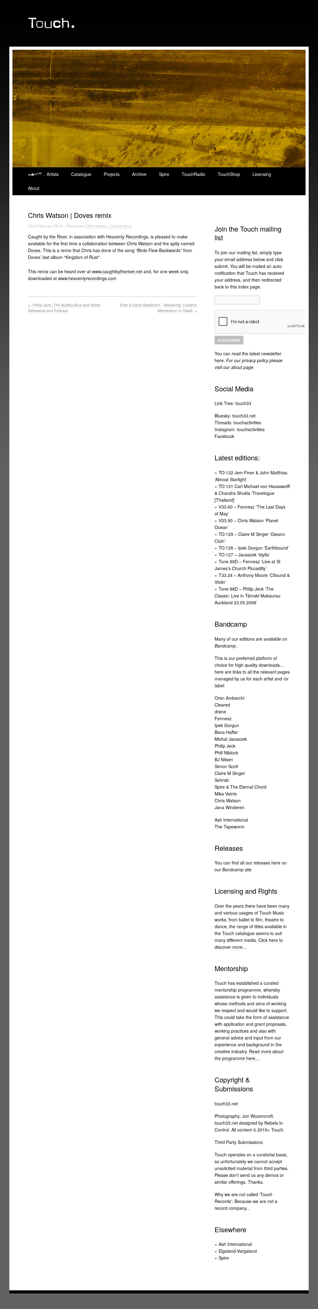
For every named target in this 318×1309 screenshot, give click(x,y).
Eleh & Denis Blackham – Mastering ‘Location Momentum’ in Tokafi (158, 307)
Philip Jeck (225, 746)
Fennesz (223, 718)
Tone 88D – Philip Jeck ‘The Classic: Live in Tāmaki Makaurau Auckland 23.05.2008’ (247, 596)
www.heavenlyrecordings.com (87, 278)
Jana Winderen (229, 807)
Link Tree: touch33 (233, 403)
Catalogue (81, 174)
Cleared (222, 705)
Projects (112, 174)
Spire (164, 174)
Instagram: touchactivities (240, 429)
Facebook (224, 436)
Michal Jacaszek (231, 739)
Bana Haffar (226, 732)
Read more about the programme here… (249, 1054)
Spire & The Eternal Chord (240, 787)
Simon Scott (226, 766)
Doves (34, 250)
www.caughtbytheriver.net (117, 271)
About (33, 188)
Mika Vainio (226, 793)
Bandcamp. (226, 646)
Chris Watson (140, 243)
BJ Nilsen (224, 759)
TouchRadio (193, 174)
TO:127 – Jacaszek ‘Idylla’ (244, 554)
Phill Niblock (226, 752)
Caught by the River (47, 236)
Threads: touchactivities (238, 422)
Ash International (231, 820)
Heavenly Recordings (127, 236)
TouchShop (229, 174)
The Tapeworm (229, 826)
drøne (220, 711)
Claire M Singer (230, 773)
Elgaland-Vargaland (238, 1251)
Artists (53, 174)
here (219, 360)
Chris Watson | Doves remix (108, 225)
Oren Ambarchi (229, 698)
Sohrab (222, 780)
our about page (238, 367)
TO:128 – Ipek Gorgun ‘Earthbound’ (254, 548)
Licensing (261, 174)
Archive (139, 174)
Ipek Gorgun (227, 725)
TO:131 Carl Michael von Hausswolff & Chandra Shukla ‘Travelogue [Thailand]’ (252, 493)
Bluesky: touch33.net (235, 416)
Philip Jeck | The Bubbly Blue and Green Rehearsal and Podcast (64, 307)
